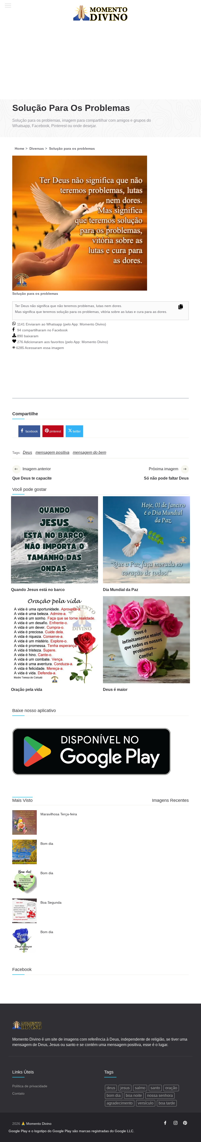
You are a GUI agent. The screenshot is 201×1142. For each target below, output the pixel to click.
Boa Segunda (51, 902)
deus (111, 1088)
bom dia (114, 1095)
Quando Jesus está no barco (38, 590)
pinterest (55, 431)
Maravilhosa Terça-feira (58, 814)
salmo (140, 1088)
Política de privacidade (29, 1086)
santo (155, 1088)
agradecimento (120, 1103)
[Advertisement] (100, 62)
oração (171, 1088)
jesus (125, 1088)
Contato (18, 1093)
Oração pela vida (26, 689)
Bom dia (46, 844)
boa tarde (167, 1103)
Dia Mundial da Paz (120, 590)
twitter (76, 431)
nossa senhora (160, 1095)
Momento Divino (92, 324)
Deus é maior (115, 689)
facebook (31, 431)
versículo (145, 1103)
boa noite (134, 1095)
